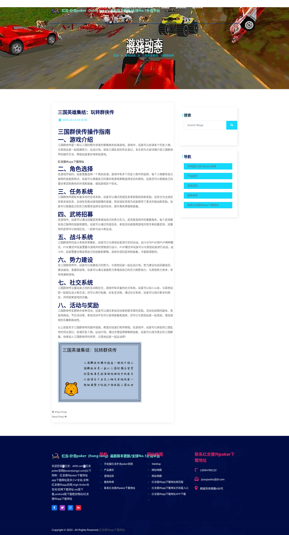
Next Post (58, 416)
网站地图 (157, 469)
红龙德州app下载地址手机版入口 (170, 488)
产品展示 (164, 7)
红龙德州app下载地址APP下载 (169, 494)
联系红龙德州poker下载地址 (116, 11)
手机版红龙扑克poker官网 (137, 7)
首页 (116, 55)
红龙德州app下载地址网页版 (167, 481)
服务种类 (197, 7)
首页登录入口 (107, 7)
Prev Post (60, 412)
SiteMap (156, 463)
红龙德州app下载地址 (112, 529)
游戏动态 (181, 7)
